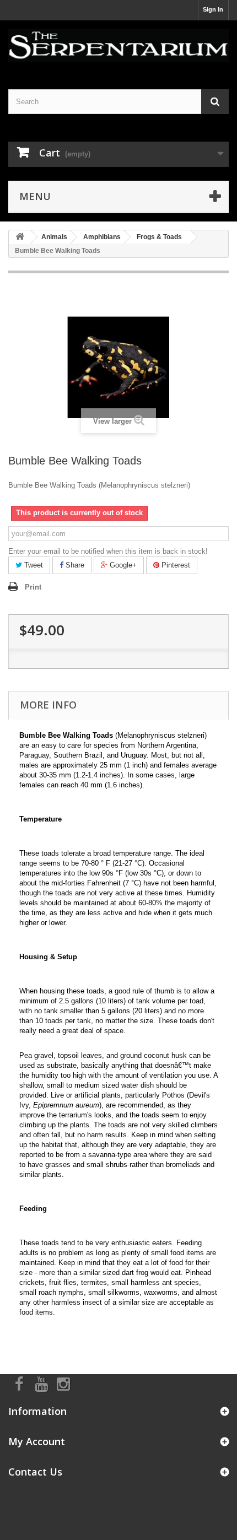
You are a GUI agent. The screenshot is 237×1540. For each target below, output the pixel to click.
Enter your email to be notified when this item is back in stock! (108, 551)
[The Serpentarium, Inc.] (118, 45)
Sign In (213, 9)
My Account (36, 1441)
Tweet (32, 565)
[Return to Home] (19, 237)
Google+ (122, 565)
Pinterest (174, 565)
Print (33, 587)
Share (73, 565)
